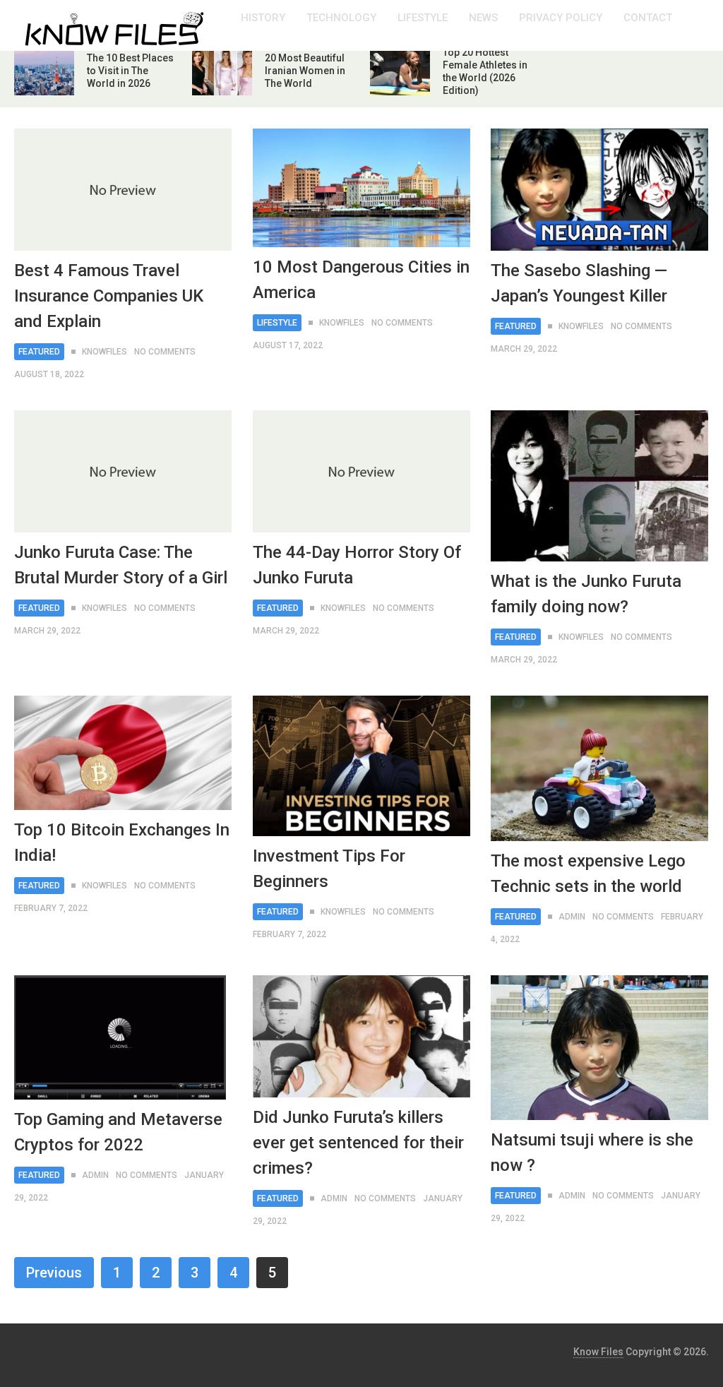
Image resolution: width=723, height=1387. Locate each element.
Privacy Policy (560, 17)
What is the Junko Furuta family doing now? (586, 594)
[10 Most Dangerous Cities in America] (361, 188)
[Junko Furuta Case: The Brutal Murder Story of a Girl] (123, 471)
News (483, 17)
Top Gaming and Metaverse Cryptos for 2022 (118, 1132)
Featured (39, 352)
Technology (341, 17)
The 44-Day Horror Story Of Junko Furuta (357, 565)
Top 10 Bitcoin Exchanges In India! (121, 842)
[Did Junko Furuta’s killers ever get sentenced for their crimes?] (361, 1036)
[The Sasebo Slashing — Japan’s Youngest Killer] (599, 190)
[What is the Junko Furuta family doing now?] (599, 485)
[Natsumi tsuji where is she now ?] (599, 1048)
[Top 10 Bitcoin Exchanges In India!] (123, 753)
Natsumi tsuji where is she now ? (592, 1152)
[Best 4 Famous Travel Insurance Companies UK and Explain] (123, 190)
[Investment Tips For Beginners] (361, 766)
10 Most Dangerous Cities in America (361, 279)
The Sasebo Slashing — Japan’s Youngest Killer (579, 283)
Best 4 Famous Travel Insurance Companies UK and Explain (108, 296)
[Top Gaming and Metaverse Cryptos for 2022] (120, 1037)
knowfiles (104, 352)
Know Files (598, 1351)
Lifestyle (423, 17)
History (263, 17)
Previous (54, 1272)
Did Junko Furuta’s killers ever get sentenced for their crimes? (358, 1142)
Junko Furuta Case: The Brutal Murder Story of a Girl (120, 565)
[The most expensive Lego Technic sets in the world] (599, 768)
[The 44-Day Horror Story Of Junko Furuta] (361, 471)
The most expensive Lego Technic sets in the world (588, 873)
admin (571, 917)
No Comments (165, 352)
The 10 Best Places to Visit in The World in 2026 (130, 70)
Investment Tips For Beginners (329, 868)
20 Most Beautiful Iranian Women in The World (305, 70)
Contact (647, 17)
